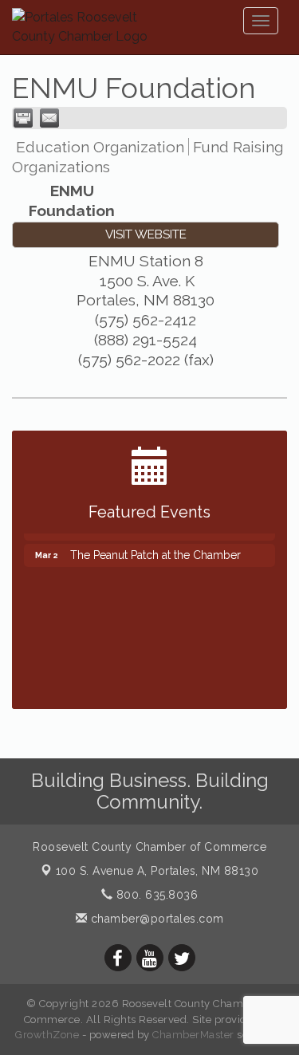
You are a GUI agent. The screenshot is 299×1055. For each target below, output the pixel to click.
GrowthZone (47, 1035)
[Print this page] (23, 118)
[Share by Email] (49, 118)
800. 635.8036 (155, 894)
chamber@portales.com (155, 918)
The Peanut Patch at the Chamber (155, 550)
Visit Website (146, 234)
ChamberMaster (193, 1035)
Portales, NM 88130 (157, 870)
